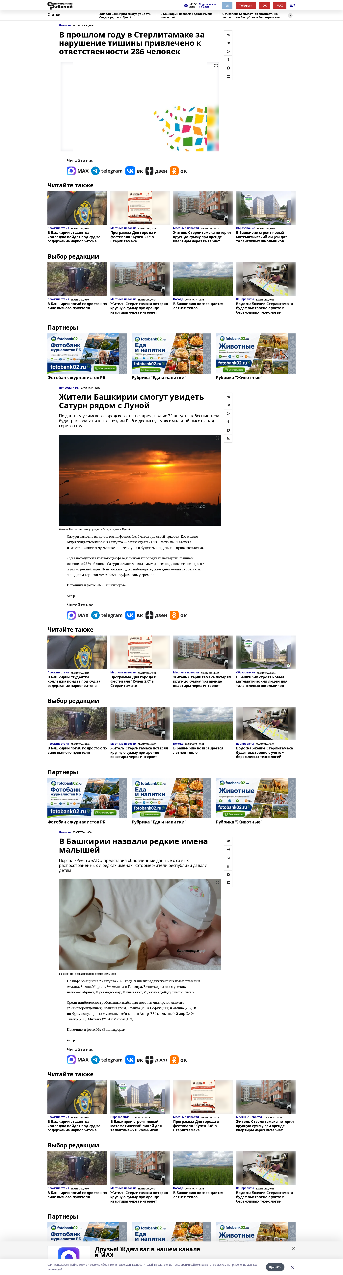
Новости (65, 25)
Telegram (245, 5)
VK (227, 5)
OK (264, 5)
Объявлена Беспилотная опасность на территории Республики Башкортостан (251, 15)
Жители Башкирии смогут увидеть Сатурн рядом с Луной (124, 15)
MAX (280, 5)
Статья (53, 14)
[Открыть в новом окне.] (78, 170)
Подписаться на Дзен (207, 5)
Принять (275, 1267)
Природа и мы (69, 387)
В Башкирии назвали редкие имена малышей (187, 15)
